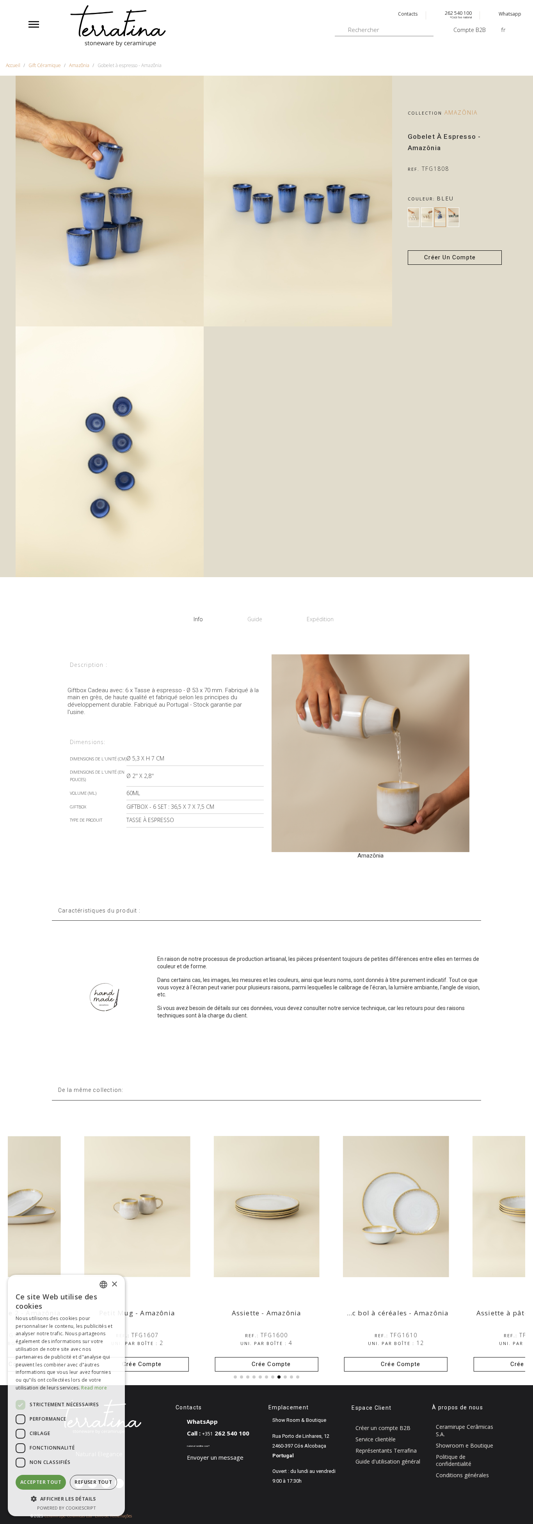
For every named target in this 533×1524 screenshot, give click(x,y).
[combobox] (103, 1284)
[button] (455, 257)
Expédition (320, 619)
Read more (94, 1387)
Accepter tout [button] (40, 1482)
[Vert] (453, 217)
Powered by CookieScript (66, 1508)
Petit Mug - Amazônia (137, 1312)
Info (198, 619)
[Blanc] (413, 217)
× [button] (114, 1284)
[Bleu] (440, 217)
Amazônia (461, 112)
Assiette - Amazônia (267, 1312)
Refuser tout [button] (93, 1482)
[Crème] (427, 217)
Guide (254, 619)
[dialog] (66, 1395)
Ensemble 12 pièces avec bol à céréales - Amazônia (359, 1312)
